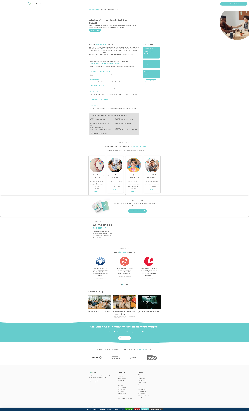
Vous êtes (51, 4)
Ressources (89, 4)
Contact (100, 4)
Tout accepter (129, 409)
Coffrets (75, 4)
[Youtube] (97, 382)
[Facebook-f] (94, 382)
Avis (84, 4)
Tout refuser (137, 409)
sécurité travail (154, 316)
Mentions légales (90, 406)
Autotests (69, 4)
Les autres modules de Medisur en (124, 146)
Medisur (45, 4)
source (103, 48)
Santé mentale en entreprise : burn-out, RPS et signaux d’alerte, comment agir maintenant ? (124, 313)
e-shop (80, 4)
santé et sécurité (92, 316)
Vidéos (139, 316)
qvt (121, 317)
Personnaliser (145, 409)
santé (124, 317)
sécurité (148, 316)
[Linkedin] (90, 382)
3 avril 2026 (115, 316)
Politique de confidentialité (117, 406)
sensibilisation (141, 317)
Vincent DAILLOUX (122, 316)
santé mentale (130, 316)
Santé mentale (95, 9)
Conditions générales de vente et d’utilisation (144, 406)
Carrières (95, 4)
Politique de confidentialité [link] (156, 409)
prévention (117, 317)
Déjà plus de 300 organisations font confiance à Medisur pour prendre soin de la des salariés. (124, 349)
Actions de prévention (60, 4)
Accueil (89, 9)
